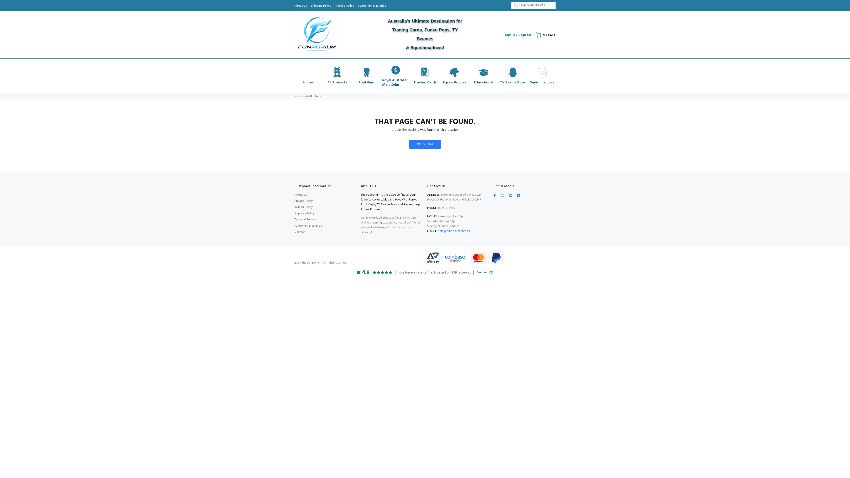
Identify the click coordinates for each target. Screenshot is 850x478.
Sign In (510, 35)
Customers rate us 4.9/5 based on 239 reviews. (434, 273)
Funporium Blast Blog (308, 225)
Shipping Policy (304, 213)
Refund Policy (303, 207)
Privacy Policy (303, 201)
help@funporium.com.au (453, 231)
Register (524, 35)
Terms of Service (305, 219)
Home (297, 96)
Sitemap (299, 232)
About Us (300, 194)
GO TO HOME (424, 144)
